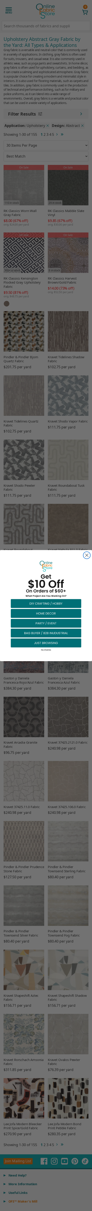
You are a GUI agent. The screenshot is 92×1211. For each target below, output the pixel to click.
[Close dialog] (86, 555)
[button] (46, 603)
